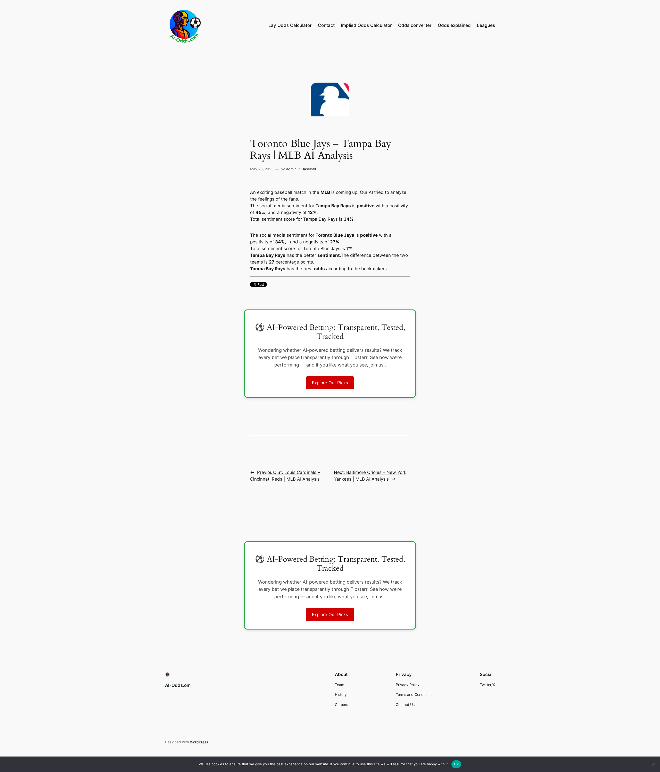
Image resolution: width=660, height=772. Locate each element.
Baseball (309, 169)
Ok (456, 764)
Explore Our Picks (330, 382)
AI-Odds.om (178, 685)
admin (291, 169)
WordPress (199, 742)
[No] (653, 764)
